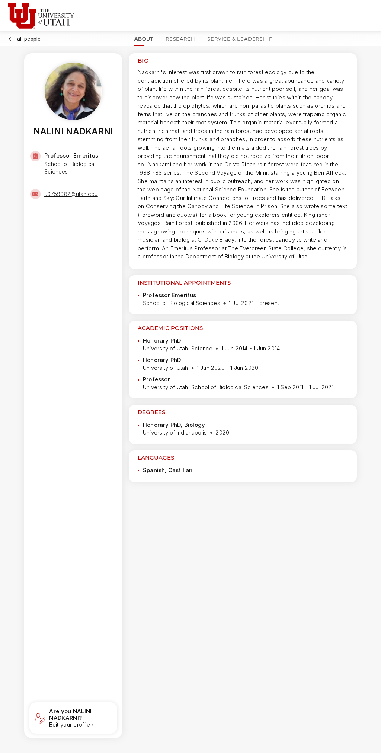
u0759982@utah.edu (71, 194)
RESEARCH (180, 39)
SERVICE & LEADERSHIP (239, 39)
